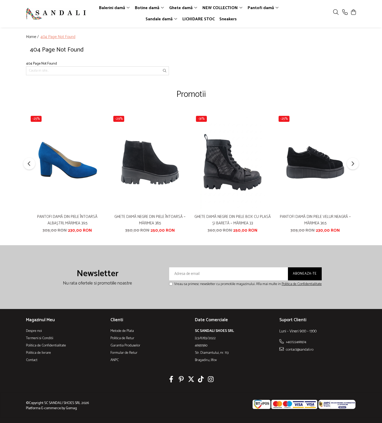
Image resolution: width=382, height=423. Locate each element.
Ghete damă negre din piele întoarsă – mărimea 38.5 (150, 219)
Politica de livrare (38, 353)
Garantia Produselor (125, 345)
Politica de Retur (122, 338)
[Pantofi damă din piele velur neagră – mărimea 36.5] (315, 162)
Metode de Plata (122, 331)
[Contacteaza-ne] (345, 12)
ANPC (114, 360)
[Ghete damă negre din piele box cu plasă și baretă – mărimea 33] (232, 162)
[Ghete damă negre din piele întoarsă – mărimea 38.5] (150, 162)
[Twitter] (191, 380)
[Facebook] (171, 380)
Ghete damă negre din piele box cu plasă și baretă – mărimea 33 (232, 219)
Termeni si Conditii (39, 338)
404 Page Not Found (58, 37)
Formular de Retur (123, 353)
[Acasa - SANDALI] (56, 14)
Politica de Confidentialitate (302, 284)
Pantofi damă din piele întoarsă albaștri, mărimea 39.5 (67, 219)
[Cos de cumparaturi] (353, 12)
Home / (33, 37)
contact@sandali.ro (299, 349)
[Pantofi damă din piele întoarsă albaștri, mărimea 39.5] (67, 162)
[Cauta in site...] (336, 12)
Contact (31, 360)
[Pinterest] (181, 380)
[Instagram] (210, 380)
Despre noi (34, 331)
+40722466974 (295, 342)
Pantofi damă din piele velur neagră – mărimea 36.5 (315, 219)
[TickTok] (201, 380)
